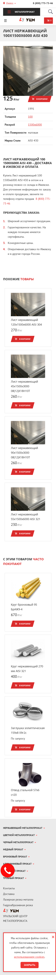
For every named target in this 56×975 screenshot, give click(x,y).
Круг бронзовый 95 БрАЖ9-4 (24, 607)
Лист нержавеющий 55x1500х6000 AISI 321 (25, 516)
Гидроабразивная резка (18, 905)
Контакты (9, 888)
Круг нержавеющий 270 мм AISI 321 (27, 668)
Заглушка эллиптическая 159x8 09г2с (28, 730)
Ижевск (9, 3)
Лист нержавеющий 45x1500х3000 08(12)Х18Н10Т (24, 386)
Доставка (8, 894)
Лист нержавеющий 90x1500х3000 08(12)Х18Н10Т (24, 452)
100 (30, 117)
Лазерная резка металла (18, 900)
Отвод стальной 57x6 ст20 (25, 792)
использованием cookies (29, 957)
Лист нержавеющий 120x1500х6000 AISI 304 (26, 322)
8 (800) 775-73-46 (43, 3)
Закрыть (29, 965)
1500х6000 (35, 125)
